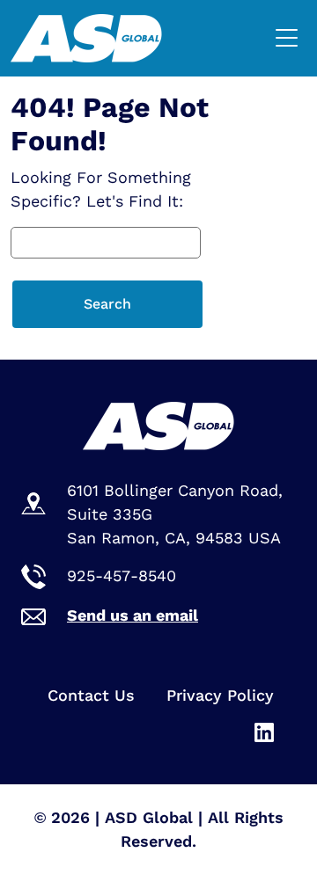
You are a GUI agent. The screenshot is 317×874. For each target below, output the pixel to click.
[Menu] (291, 38)
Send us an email (132, 615)
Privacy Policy (220, 695)
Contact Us (91, 695)
